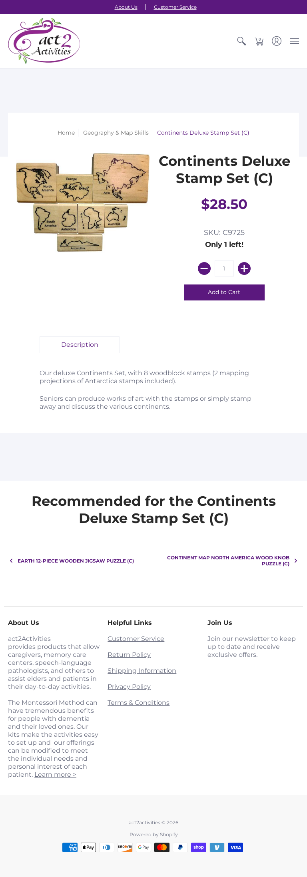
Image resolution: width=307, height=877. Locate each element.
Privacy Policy (129, 686)
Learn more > (55, 774)
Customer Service (175, 7)
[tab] (80, 344)
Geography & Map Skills (116, 132)
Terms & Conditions (138, 702)
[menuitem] (241, 41)
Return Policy (129, 654)
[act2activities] (44, 41)
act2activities (144, 822)
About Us (126, 7)
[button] (241, 41)
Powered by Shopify (154, 834)
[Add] (244, 268)
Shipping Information (142, 670)
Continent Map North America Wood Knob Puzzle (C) (228, 561)
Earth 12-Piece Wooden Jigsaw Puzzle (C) (76, 561)
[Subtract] (204, 268)
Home (66, 132)
